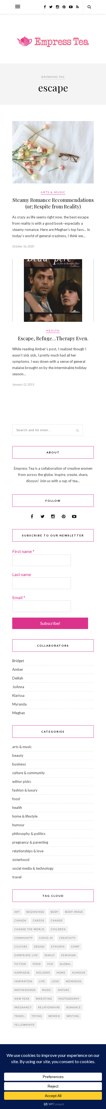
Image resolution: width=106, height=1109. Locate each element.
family (50, 955)
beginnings (35, 911)
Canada (20, 920)
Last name (21, 574)
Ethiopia (58, 946)
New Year (21, 998)
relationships (49, 1007)
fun (50, 963)
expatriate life (26, 955)
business (19, 764)
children (58, 929)
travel (16, 877)
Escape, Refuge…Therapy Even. (53, 338)
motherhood (25, 990)
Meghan (18, 713)
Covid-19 (46, 937)
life (42, 981)
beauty (17, 755)
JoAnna (18, 687)
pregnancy (23, 1007)
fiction (20, 963)
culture (20, 946)
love (55, 981)
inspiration (23, 981)
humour (18, 825)
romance (73, 1007)
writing (73, 1016)
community (23, 937)
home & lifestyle (25, 816)
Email (18, 597)
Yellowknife (24, 1024)
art (17, 911)
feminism (68, 955)
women (54, 1016)
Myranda (19, 704)
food (16, 799)
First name (23, 551)
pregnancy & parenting (30, 842)
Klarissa (18, 695)
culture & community (28, 773)
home (61, 972)
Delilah (17, 678)
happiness (22, 972)
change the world (29, 929)
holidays (43, 972)
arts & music (53, 192)
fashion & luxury (25, 790)
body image (74, 911)
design (39, 946)
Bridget (18, 661)
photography (68, 998)
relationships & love (27, 851)
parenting (44, 998)
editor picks (21, 781)
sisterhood (20, 859)
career (38, 920)
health (53, 330)
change (57, 920)
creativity (67, 937)
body (54, 911)
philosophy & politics (28, 833)
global (65, 963)
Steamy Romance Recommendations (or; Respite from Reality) (53, 203)
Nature (63, 990)
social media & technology (33, 868)
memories (74, 981)
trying (37, 1016)
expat (75, 946)
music (46, 990)
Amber (17, 669)
